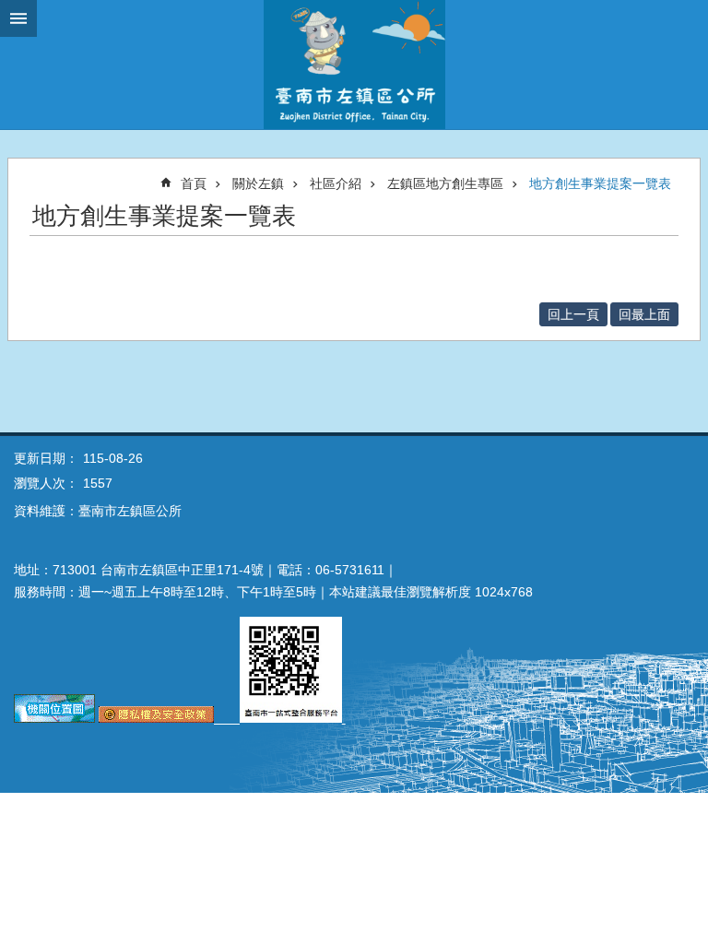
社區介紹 (335, 183)
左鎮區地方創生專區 (445, 183)
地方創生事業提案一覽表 (600, 183)
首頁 (193, 183)
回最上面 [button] (644, 314)
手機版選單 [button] (18, 18)
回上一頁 (573, 314)
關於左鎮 (258, 183)
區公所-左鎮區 (354, 64)
